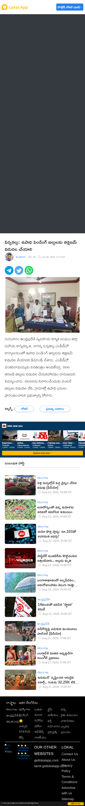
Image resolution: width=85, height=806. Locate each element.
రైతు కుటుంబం (69, 715)
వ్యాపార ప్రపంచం (65, 729)
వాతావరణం (67, 721)
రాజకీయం (40, 737)
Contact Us (70, 754)
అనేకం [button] (14, 228)
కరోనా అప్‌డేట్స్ (39, 729)
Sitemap (68, 799)
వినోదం (39, 720)
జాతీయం (53, 715)
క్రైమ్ (50, 709)
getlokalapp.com (46, 760)
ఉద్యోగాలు (24, 709)
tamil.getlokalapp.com (50, 766)
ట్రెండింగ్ (24, 715)
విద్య (63, 709)
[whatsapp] (30, 271)
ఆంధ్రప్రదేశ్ (17, 19)
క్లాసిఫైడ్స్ (52, 732)
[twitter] (20, 271)
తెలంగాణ (16, 28)
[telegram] (10, 271)
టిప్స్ (21, 737)
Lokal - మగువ (39, 712)
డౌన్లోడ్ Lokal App (75, 803)
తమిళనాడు (12, 721)
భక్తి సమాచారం (54, 723)
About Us (68, 760)
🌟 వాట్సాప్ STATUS (24, 726)
